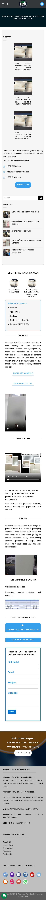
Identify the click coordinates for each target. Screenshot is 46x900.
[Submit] (40, 198)
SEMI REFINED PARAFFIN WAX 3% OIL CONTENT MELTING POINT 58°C (23, 101)
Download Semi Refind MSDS (14, 291)
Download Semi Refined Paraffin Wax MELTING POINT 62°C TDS (31, 293)
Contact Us (7, 854)
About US (7, 842)
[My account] (7, 4)
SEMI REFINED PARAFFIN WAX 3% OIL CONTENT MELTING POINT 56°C (23, 67)
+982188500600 (10, 817)
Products (7, 851)
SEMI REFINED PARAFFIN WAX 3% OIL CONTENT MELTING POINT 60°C (23, 135)
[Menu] (3, 4)
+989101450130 (14, 177)
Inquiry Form (8, 845)
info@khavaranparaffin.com (18, 172)
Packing (13, 316)
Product (13, 308)
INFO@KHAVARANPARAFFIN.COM (23, 809)
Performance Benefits (19, 320)
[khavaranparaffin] (23, 4)
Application (15, 312)
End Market (8, 848)
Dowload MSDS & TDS (19, 324)
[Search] (42, 4)
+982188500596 (25, 814)
